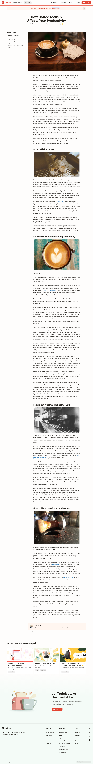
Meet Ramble (55, 8)
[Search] (33, 2)
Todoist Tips (12, 671)
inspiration (18, 2)
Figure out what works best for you (16, 42)
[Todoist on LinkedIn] (89, 733)
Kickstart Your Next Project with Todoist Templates (18, 649)
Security (3, 762)
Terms (12, 762)
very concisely (59, 201)
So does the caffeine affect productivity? (15, 38)
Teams (37, 670)
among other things (50, 290)
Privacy (8, 762)
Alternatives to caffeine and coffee (15, 46)
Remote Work (65, 671)
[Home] (6, 2)
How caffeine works (13, 35)
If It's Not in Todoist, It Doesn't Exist (43, 649)
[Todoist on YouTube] (89, 729)
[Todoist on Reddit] (89, 740)
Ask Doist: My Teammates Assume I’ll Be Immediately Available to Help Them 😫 (71, 649)
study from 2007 (68, 577)
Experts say (55, 564)
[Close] (84, 8)
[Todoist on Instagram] (89, 736)
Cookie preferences (19, 762)
